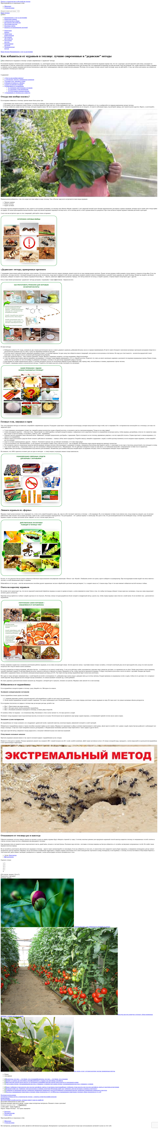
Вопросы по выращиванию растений (16, 27)
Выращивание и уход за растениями (15, 17)
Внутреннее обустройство (12, 22)
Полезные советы (9, 26)
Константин (13, 855)
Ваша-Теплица (5, 51)
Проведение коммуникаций (9, 34)
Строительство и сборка (11, 21)
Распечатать (10, 857)
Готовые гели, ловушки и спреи (14, 81)
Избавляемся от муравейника (14, 86)
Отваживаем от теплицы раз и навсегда (17, 93)
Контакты (7, 1111)
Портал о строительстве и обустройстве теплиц (15, 1)
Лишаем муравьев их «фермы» (14, 83)
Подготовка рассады (10, 24)
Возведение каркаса (10, 19)
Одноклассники (9, 8)
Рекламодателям (9, 1113)
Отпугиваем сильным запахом (18, 91)
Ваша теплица (5, 13)
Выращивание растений (8, 44)
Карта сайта (8, 1115)
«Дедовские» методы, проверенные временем (19, 79)
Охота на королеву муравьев (13, 84)
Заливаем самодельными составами (20, 88)
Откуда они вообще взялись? (13, 78)
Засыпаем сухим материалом (18, 89)
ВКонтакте (7, 6)
